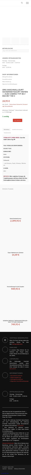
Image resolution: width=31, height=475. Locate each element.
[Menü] (27, 3)
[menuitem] (27, 3)
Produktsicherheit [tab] (7, 132)
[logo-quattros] (12, 3)
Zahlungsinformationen (7, 76)
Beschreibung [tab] (6, 129)
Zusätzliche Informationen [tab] (17, 129)
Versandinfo (13, 368)
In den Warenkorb (17, 120)
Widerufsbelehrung (16, 377)
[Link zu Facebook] (27, 467)
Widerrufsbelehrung (6, 81)
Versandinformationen (7, 79)
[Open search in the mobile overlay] (22, 3)
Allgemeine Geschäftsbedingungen (9, 84)
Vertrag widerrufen (4, 473)
